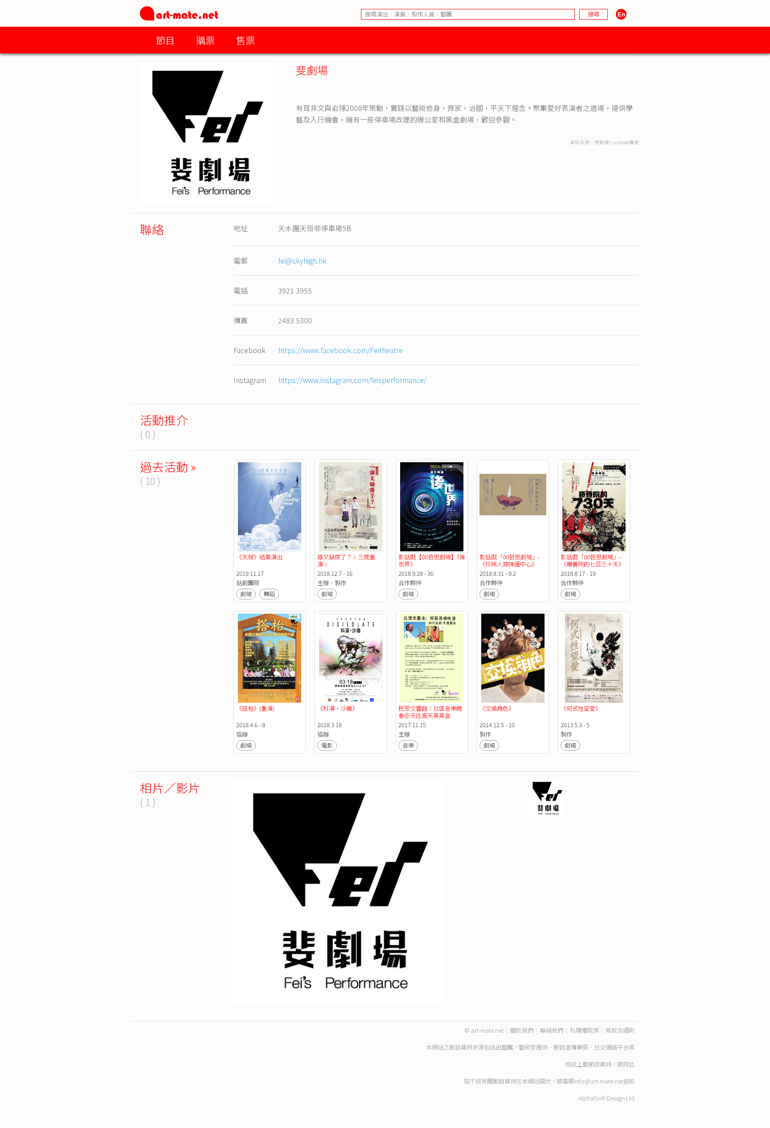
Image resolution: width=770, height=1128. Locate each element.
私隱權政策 (584, 1030)
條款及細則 (620, 1030)
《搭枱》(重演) (255, 708)
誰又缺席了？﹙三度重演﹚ (346, 560)
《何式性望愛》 (581, 708)
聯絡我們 (551, 1030)
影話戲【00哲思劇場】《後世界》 (431, 560)
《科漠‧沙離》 (337, 708)
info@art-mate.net (598, 1081)
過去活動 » (168, 466)
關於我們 (521, 1030)
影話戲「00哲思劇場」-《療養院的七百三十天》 (592, 560)
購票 (205, 40)
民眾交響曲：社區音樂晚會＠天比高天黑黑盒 (430, 712)
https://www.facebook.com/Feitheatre (340, 350)
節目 (165, 40)
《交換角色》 (496, 708)
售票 (245, 40)
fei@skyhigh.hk (302, 260)
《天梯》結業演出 (259, 557)
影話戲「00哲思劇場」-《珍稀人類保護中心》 (509, 560)
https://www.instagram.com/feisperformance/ (352, 380)
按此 (629, 1064)
